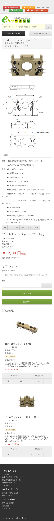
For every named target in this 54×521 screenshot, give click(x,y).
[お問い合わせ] (4, 10)
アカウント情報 (8, 503)
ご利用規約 (6, 485)
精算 (13, 33)
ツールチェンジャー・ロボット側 (20, 417)
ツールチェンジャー (24, 40)
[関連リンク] (48, 7)
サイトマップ (7, 495)
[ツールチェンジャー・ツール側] (27, 65)
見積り (40, 33)
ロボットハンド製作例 (37, 10)
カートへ (27, 293)
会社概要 (5, 474)
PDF (36, 227)
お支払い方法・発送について (13, 477)
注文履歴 (5, 506)
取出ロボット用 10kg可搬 (14, 43)
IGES (23, 227)
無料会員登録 (12, 7)
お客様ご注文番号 (8, 270)
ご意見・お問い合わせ (10, 493)
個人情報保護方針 (8, 482)
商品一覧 (16, 10)
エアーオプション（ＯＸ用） (18, 343)
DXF (16, 227)
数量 (3, 281)
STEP (30, 227)
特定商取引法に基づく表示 (12, 480)
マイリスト (6, 508)
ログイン (29, 7)
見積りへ (27, 301)
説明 (6, 155)
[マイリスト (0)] (43, 7)
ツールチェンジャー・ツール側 (16, 46)
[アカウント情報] (38, 7)
